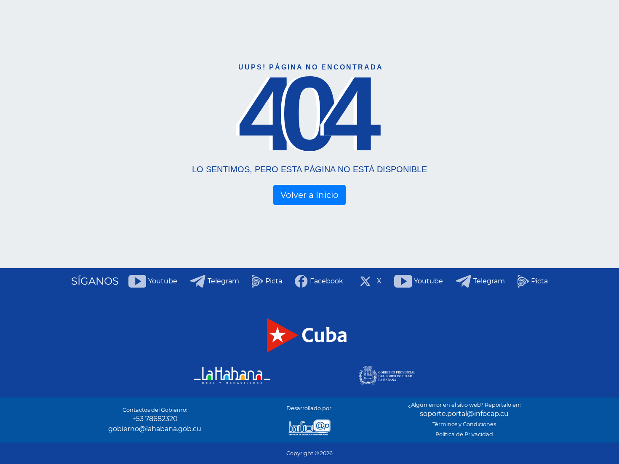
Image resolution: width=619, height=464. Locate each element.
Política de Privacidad (464, 434)
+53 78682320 (155, 419)
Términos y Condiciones (464, 424)
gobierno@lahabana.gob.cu (154, 429)
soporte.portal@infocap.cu (464, 414)
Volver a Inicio (309, 195)
